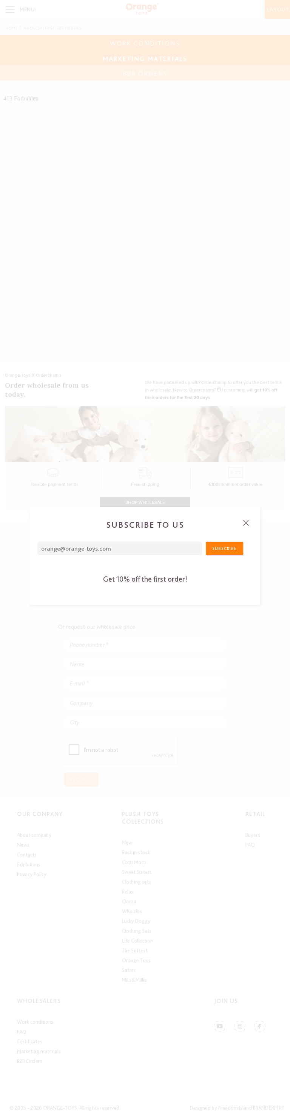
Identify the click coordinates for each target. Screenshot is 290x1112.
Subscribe (224, 548)
